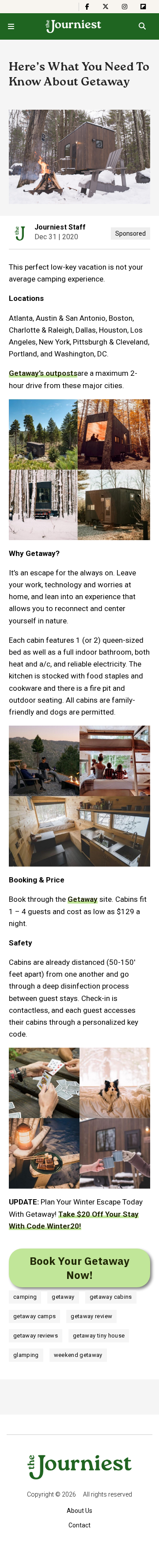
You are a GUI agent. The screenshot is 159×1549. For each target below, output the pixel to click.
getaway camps (34, 1316)
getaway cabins (111, 1296)
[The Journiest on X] (105, 6)
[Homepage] (73, 26)
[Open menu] (11, 26)
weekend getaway (78, 1355)
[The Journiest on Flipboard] (143, 6)
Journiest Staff (60, 227)
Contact (79, 1525)
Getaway (83, 899)
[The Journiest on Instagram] (124, 6)
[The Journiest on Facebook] (87, 6)
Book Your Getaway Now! (79, 1268)
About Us (79, 1510)
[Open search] (142, 26)
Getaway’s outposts (43, 373)
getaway (63, 1296)
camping (25, 1296)
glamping (26, 1355)
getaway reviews (35, 1335)
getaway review (91, 1316)
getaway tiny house (99, 1335)
